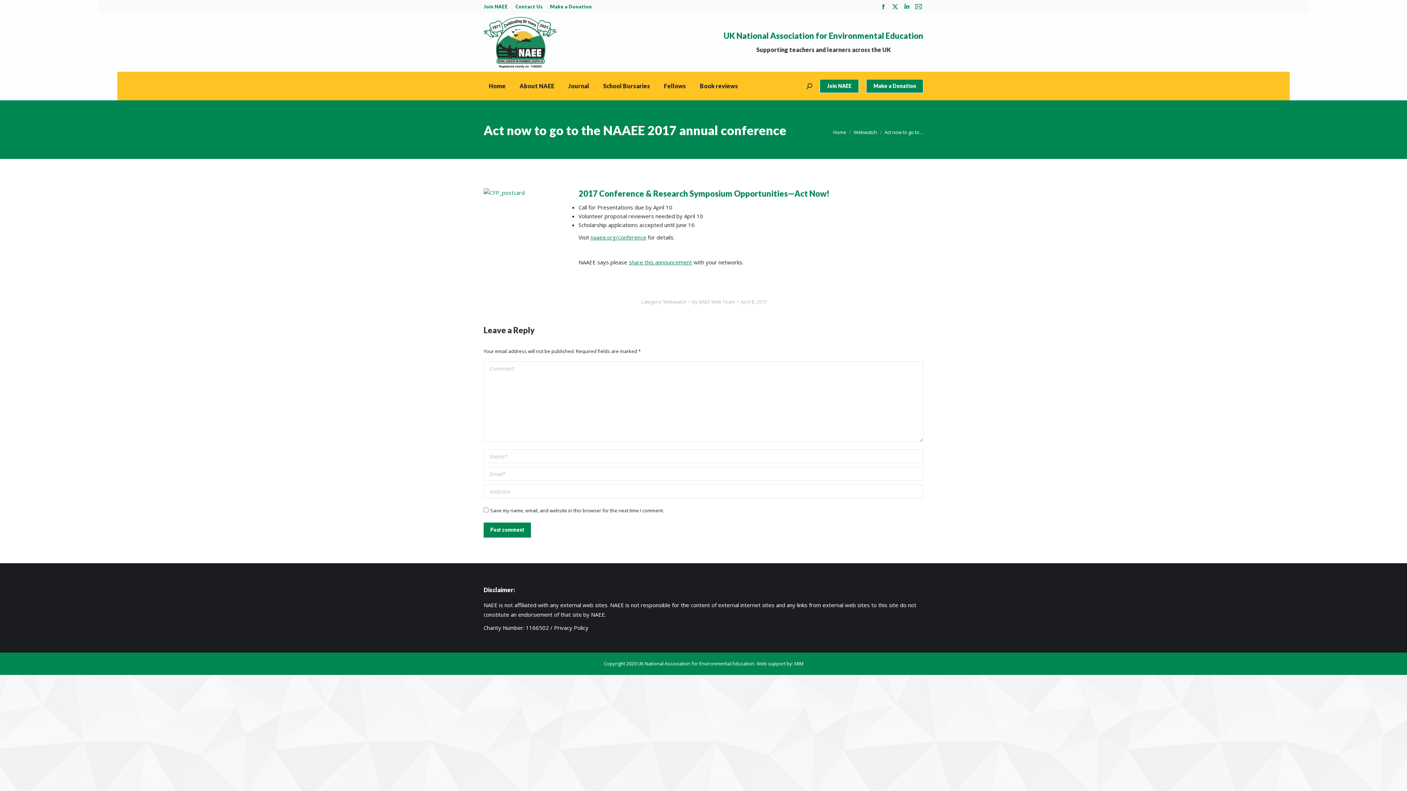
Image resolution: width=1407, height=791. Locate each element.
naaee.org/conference (618, 237)
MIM (799, 663)
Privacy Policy (571, 627)
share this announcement (660, 262)
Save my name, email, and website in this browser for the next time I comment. (577, 510)
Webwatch (675, 301)
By (713, 301)
